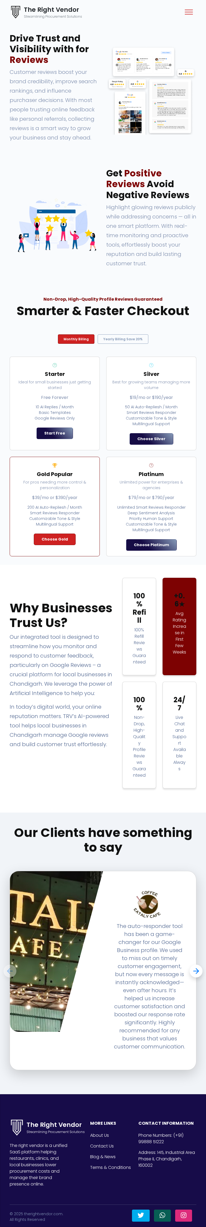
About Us (99, 1135)
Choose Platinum (151, 545)
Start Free (54, 433)
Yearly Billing (123, 339)
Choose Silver (151, 438)
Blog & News (103, 1157)
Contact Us (102, 1146)
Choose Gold (55, 539)
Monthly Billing (76, 339)
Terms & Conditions (110, 1167)
